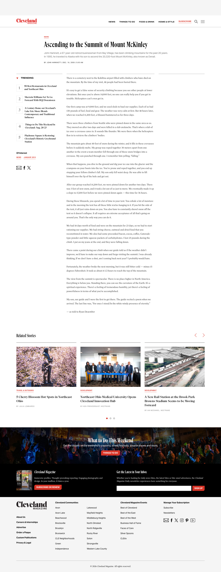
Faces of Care (127, 528)
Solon (89, 538)
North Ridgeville (94, 528)
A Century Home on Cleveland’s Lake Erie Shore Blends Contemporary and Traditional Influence (40, 113)
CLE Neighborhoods (64, 538)
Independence (62, 548)
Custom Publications (26, 537)
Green (58, 543)
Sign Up (198, 488)
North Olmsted (94, 523)
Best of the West (128, 518)
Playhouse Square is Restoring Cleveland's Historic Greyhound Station (40, 139)
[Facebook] (171, 520)
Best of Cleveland (128, 507)
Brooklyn (59, 528)
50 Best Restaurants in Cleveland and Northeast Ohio (40, 87)
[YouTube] (192, 520)
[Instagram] (182, 520)
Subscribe (185, 21)
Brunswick (60, 533)
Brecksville (60, 523)
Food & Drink (146, 22)
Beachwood (61, 518)
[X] (176, 520)
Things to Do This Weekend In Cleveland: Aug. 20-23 (40, 126)
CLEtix (123, 538)
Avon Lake (60, 513)
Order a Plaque (23, 532)
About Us (20, 517)
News (112, 22)
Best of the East (127, 513)
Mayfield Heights (95, 513)
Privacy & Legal (23, 542)
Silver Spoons (127, 533)
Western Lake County (97, 548)
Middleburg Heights (96, 518)
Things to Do (127, 22)
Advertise (21, 527)
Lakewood (92, 507)
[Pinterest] (187, 520)
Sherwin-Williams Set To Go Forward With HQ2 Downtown (40, 98)
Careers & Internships (27, 522)
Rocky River (92, 533)
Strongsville (92, 543)
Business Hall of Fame (130, 523)
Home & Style (166, 22)
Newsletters (169, 513)
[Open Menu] (203, 22)
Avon (57, 507)
